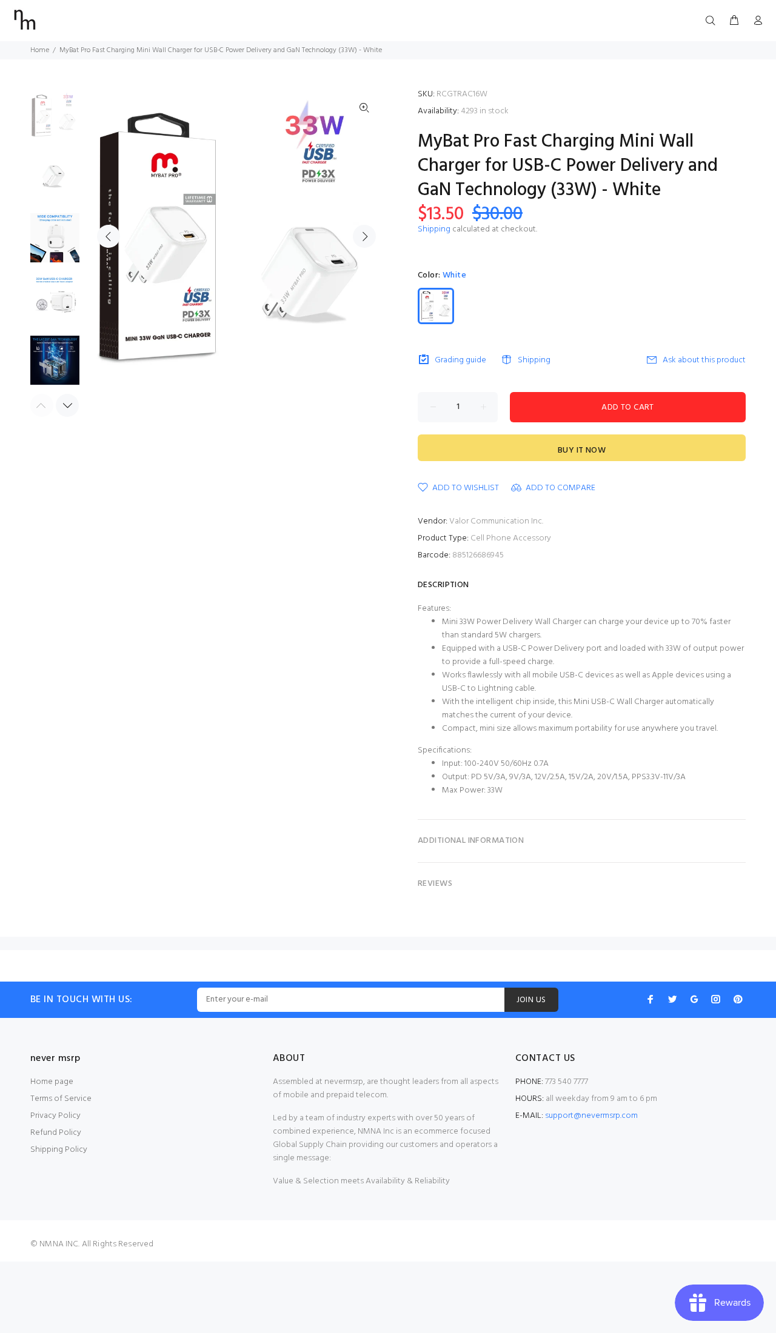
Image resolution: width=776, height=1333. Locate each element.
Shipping (434, 229)
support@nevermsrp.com (591, 1116)
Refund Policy (55, 1133)
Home (39, 50)
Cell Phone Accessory (510, 538)
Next (364, 236)
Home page (51, 1082)
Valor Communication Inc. (496, 521)
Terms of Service (61, 1099)
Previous (108, 236)
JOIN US (531, 1000)
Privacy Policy (55, 1116)
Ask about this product (704, 360)
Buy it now (582, 450)
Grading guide (460, 360)
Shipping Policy (58, 1150)
